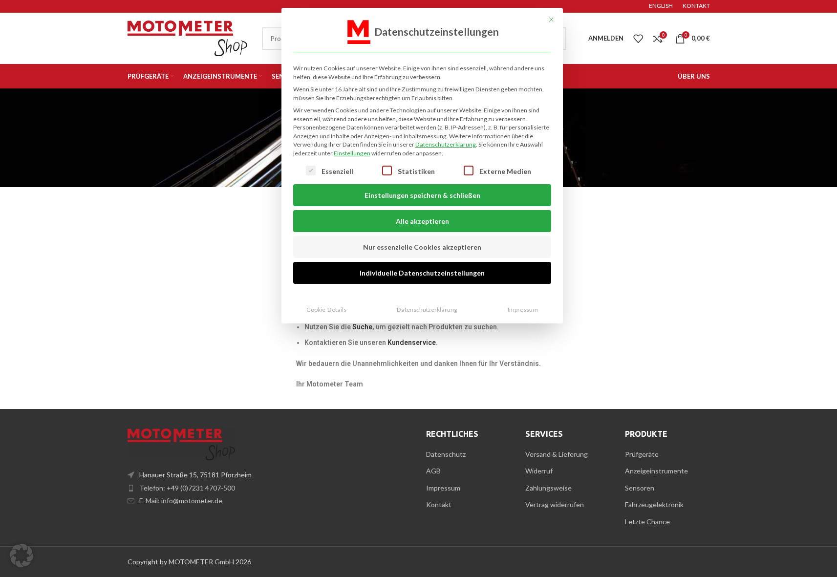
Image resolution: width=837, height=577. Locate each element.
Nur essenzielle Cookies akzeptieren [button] (422, 247)
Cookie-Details (326, 309)
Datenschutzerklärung (445, 144)
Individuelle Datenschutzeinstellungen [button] (422, 273)
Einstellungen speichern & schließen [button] (422, 195)
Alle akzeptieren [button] (422, 221)
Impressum (523, 309)
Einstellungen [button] (352, 153)
